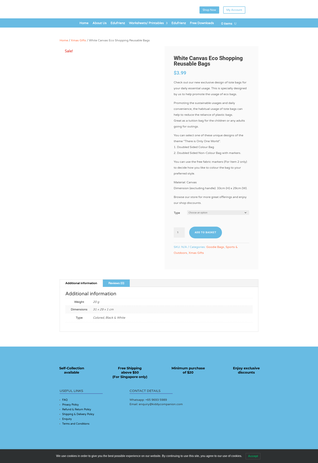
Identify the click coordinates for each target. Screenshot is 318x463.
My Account (234, 10)
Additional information (81, 283)
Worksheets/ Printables (146, 23)
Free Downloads (202, 23)
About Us (100, 23)
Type (177, 213)
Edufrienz (118, 23)
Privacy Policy (70, 404)
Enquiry (67, 419)
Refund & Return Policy (76, 409)
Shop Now (209, 10)
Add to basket (205, 232)
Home (84, 23)
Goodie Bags (215, 247)
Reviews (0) (116, 283)
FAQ (65, 399)
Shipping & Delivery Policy (78, 414)
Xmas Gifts (78, 40)
